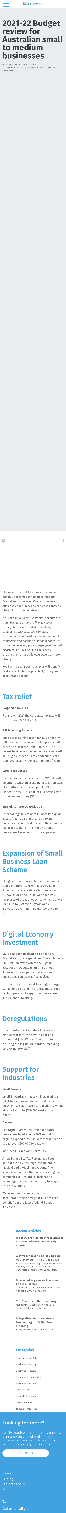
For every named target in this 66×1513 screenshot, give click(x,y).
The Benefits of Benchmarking (36, 1301)
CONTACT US (26, 1453)
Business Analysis (26, 1370)
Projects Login (13, 1484)
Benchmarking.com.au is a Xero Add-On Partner (37, 1282)
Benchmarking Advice (28, 1358)
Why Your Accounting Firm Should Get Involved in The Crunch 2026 (38, 1257)
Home (7, 1474)
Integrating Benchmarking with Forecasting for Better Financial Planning (37, 1322)
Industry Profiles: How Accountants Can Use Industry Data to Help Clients (39, 1241)
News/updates (24, 1402)
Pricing (8, 1479)
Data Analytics (24, 1389)
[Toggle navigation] (6, 5)
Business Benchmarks (28, 1377)
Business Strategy (26, 1383)
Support (8, 1489)
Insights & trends (26, 1396)
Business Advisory (26, 1364)
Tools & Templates (26, 1408)
